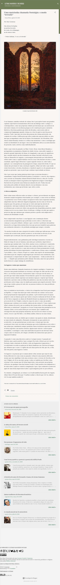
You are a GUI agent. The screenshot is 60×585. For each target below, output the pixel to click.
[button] (55, 12)
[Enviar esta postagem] (8, 390)
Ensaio (13, 390)
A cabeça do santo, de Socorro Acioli (16, 425)
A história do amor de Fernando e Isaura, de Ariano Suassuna (24, 477)
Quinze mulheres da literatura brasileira (17, 494)
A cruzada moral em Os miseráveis (15, 512)
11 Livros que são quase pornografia (16, 407)
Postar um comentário (12, 396)
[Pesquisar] (58, 4)
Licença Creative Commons (24, 558)
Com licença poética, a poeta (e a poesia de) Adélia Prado (23, 459)
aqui (40, 383)
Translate (12, 568)
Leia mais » (52, 420)
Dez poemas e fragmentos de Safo (15, 442)
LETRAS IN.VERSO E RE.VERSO (14, 3)
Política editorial (10, 561)
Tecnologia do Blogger (31, 578)
